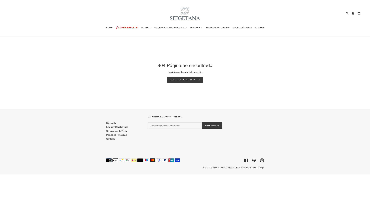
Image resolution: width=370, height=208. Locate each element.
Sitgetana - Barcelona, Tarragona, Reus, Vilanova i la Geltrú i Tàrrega (236, 168)
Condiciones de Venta (116, 131)
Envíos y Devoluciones (117, 127)
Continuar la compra (183, 80)
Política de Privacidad (116, 135)
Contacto (110, 139)
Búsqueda (111, 123)
